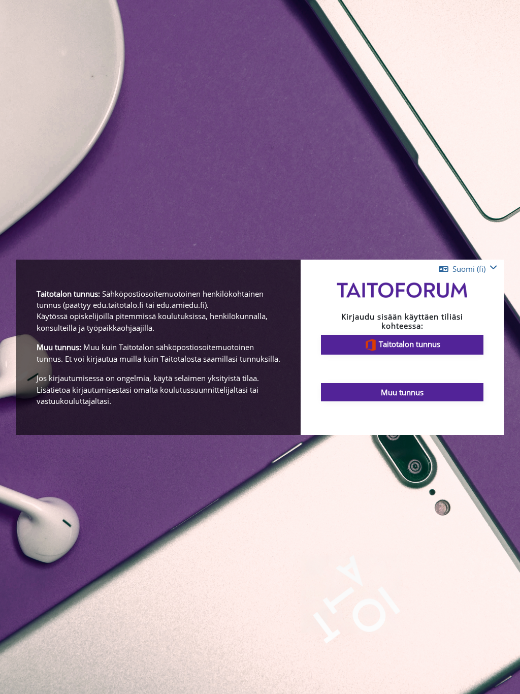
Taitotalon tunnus (408, 344)
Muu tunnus (402, 392)
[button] (468, 269)
